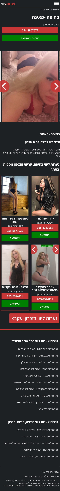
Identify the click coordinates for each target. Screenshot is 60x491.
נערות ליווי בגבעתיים (48, 355)
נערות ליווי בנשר (12, 443)
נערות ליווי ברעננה (25, 402)
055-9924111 (45, 299)
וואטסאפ (45, 235)
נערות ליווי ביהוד (50, 369)
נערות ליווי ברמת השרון (47, 402)
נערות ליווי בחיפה (50, 436)
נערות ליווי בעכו (50, 449)
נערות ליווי (55, 9)
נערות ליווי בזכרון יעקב (35, 318)
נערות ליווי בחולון (29, 362)
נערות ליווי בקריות (29, 456)
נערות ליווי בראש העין (24, 382)
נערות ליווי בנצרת (30, 443)
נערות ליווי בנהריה (49, 443)
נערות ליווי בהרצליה (48, 362)
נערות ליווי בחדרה (26, 429)
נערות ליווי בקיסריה (49, 456)
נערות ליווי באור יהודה (47, 349)
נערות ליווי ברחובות (25, 389)
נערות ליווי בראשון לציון (47, 389)
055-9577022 (15, 231)
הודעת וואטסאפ (30, 38)
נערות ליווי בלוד (50, 375)
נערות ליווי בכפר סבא (30, 369)
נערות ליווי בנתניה (32, 375)
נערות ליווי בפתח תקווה (47, 382)
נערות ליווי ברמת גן (30, 395)
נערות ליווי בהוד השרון (26, 355)
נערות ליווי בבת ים (26, 349)
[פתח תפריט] (56, 3)
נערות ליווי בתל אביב (48, 409)
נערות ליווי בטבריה (30, 436)
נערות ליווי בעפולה (32, 449)
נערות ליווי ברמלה (49, 395)
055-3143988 (45, 228)
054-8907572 (30, 30)
